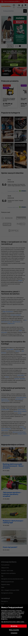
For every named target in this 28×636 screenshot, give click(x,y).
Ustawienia (14, 633)
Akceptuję (14, 626)
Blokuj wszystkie (14, 630)
